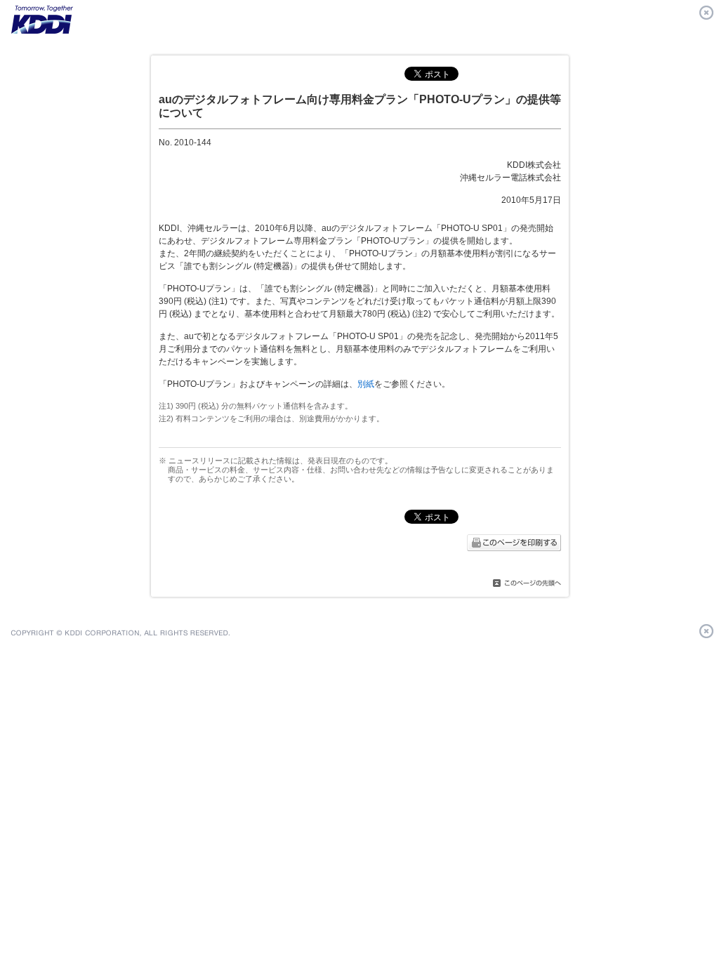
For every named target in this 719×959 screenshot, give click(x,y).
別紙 (365, 384)
